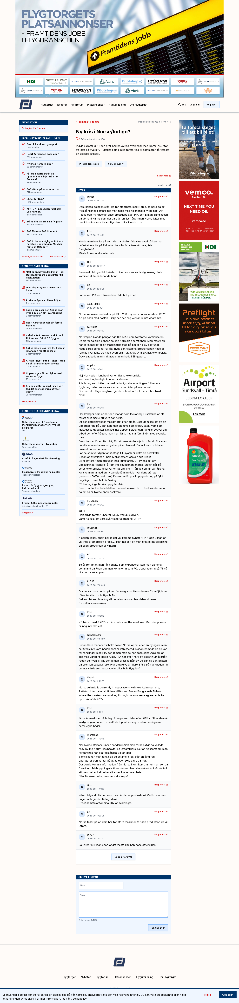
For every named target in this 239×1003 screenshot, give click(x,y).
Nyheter (62, 104)
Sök (184, 104)
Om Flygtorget (138, 104)
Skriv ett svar (114, 164)
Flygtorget (46, 104)
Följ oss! (211, 104)
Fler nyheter (28, 401)
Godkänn (227, 994)
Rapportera (162, 176)
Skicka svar (158, 927)
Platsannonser (96, 104)
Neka (207, 994)
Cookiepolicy (78, 998)
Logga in (195, 104)
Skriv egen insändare (32, 256)
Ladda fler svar (123, 856)
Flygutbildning (117, 104)
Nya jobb (26, 512)
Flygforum (77, 104)
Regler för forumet (35, 128)
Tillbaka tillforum (89, 121)
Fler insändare (57, 256)
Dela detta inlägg (91, 164)
